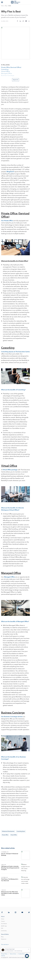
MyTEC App (4, 926)
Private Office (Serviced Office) (11, 67)
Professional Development (8, 831)
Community (3, 931)
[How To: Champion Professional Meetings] (25, 855)
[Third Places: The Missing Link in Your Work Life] (25, 880)
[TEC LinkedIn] (9, 912)
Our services (4, 944)
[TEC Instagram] (15, 912)
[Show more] (2, 2)
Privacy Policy (4, 954)
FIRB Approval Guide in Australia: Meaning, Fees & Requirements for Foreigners (10, 868)
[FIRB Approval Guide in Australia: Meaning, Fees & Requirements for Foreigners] (25, 868)
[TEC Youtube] (22, 912)
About (2, 919)
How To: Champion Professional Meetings (9, 854)
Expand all (15, 80)
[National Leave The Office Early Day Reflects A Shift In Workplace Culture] (25, 893)
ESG (2, 928)
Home (2, 5)
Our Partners (4, 924)
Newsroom (3, 939)
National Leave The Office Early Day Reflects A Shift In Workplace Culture (10, 893)
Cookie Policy (21, 954)
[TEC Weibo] (29, 912)
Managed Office (6, 74)
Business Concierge (7, 76)
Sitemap (3, 956)
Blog (6, 5)
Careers (3, 921)
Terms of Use (13, 954)
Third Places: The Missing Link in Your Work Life (9, 879)
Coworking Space (21, 831)
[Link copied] (29, 21)
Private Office (5, 835)
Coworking (4, 69)
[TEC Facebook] (2, 912)
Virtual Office (5, 72)
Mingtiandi (10, 171)
